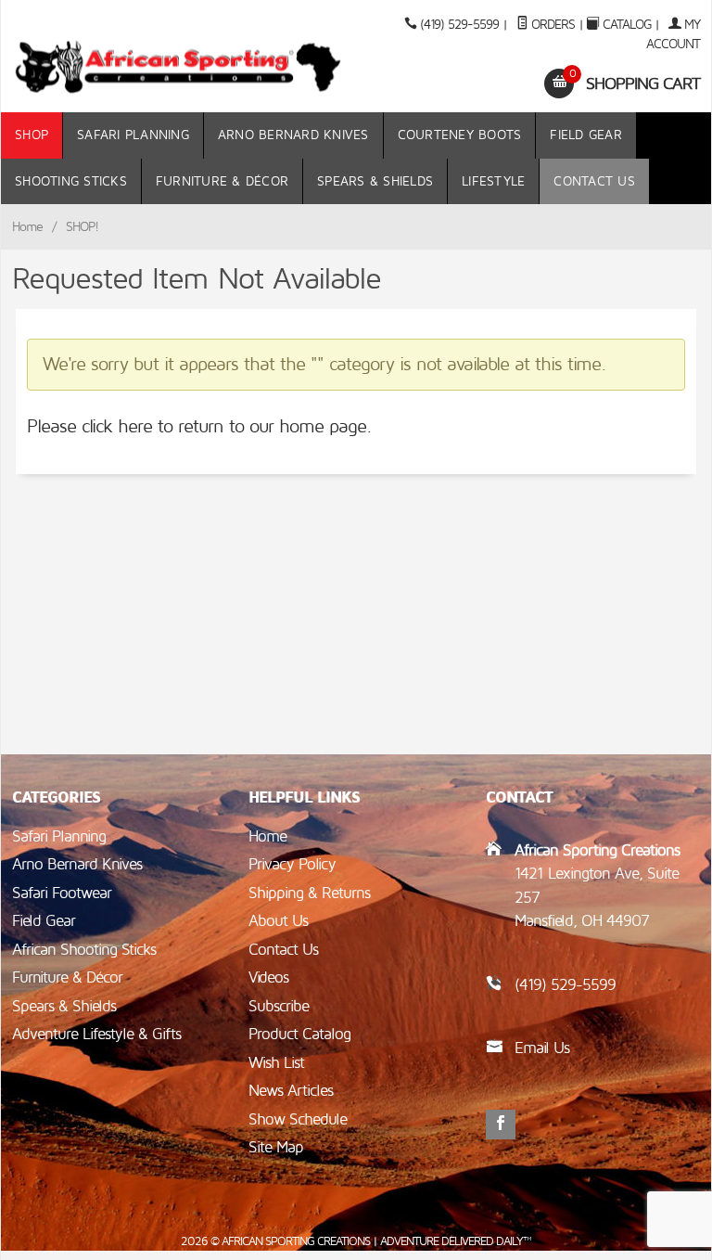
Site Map (275, 1147)
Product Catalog (299, 1034)
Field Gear (586, 135)
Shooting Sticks (71, 181)
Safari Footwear (61, 893)
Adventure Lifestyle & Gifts (96, 1034)
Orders (551, 25)
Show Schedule (297, 1119)
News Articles (290, 1090)
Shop (31, 135)
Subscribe (278, 1006)
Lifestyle (493, 181)
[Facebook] (500, 1124)
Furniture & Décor (222, 181)
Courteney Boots (460, 135)
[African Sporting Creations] (178, 66)
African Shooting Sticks (84, 949)
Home (27, 227)
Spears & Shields (375, 181)
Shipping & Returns (309, 893)
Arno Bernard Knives (293, 135)
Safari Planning (133, 135)
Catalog (627, 25)
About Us (278, 921)
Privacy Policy (292, 864)
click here (117, 427)
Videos (268, 977)
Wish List (276, 1063)
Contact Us (594, 181)
